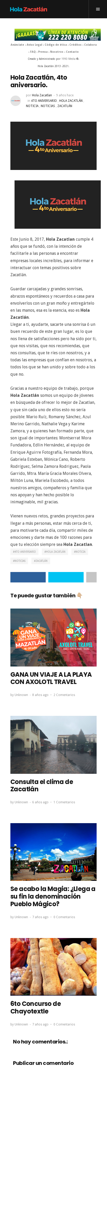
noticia (32, 106)
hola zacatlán (71, 101)
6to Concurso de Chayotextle (35, 1007)
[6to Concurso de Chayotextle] (53, 967)
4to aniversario (44, 101)
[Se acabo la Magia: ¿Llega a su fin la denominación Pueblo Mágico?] (53, 852)
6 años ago (40, 802)
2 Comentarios (64, 695)
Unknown (21, 695)
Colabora (90, 44)
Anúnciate (17, 44)
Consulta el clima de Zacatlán (41, 785)
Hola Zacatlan (42, 95)
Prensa (43, 51)
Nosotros (56, 51)
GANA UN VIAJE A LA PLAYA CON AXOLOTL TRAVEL (51, 678)
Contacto (72, 51)
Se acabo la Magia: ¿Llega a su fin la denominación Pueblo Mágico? (53, 896)
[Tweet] (66, 577)
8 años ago (40, 695)
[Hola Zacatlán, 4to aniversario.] (53, 145)
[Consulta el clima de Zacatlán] (53, 745)
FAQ (33, 51)
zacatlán (64, 106)
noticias (48, 106)
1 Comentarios (64, 802)
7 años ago (40, 917)
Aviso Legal (35, 44)
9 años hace (64, 95)
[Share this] (28, 577)
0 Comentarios (64, 917)
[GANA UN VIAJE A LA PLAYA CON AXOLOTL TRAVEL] (53, 637)
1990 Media (68, 58)
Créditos (75, 44)
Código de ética (56, 44)
